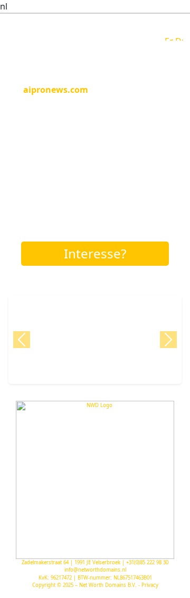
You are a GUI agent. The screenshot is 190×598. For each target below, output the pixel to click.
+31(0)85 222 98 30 (147, 562)
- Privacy (148, 585)
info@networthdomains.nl (95, 569)
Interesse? (95, 253)
